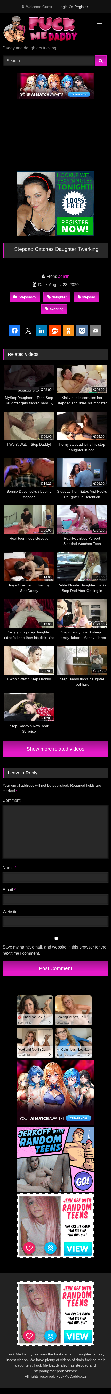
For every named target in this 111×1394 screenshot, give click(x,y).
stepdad (88, 297)
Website (10, 912)
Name (9, 868)
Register (81, 7)
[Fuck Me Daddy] (45, 30)
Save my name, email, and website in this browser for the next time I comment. (54, 950)
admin (63, 276)
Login (63, 7)
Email (9, 890)
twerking (57, 309)
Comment (11, 800)
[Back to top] (95, 1379)
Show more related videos (55, 749)
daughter (59, 297)
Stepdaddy (27, 297)
